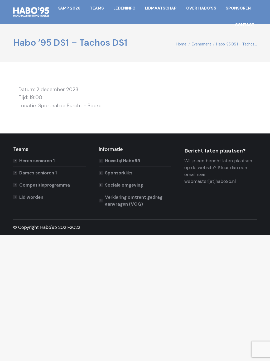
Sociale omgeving (124, 185)
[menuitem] (68, 8)
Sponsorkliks (118, 173)
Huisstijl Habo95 (122, 161)
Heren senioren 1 (37, 161)
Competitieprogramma (44, 185)
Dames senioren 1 (38, 173)
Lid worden (31, 197)
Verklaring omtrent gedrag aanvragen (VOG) (133, 200)
